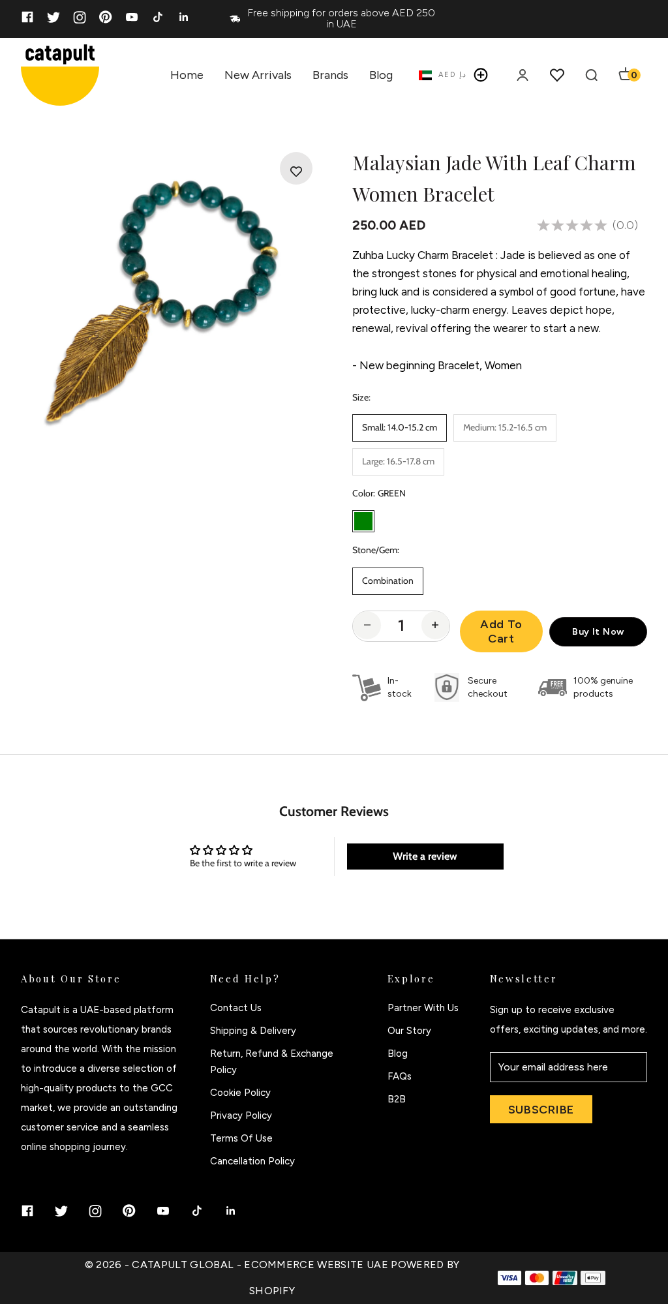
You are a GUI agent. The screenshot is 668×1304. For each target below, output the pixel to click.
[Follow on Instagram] (79, 17)
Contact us (236, 1008)
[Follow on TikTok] (157, 16)
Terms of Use (241, 1138)
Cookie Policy (240, 1093)
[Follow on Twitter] (53, 17)
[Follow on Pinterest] (105, 17)
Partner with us (423, 1008)
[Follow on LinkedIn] (183, 16)
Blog (381, 75)
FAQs (399, 1076)
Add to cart (501, 631)
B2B (396, 1099)
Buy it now (598, 631)
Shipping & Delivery (253, 1031)
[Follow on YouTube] (131, 16)
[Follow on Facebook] (27, 17)
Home (187, 75)
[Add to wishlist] (296, 172)
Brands (330, 75)
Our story (409, 1031)
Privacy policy (241, 1115)
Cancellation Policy (252, 1161)
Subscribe (541, 1109)
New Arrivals (258, 75)
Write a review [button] (425, 856)
